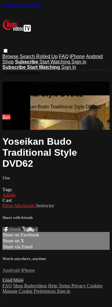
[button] (5, 51)
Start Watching (55, 61)
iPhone (77, 56)
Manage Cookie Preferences (29, 291)
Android (94, 56)
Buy (6, 116)
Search (28, 56)
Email (32, 229)
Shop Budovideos (30, 285)
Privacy (79, 285)
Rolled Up (47, 56)
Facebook (12, 229)
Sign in (78, 61)
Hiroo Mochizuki (19, 205)
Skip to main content (21, 4)
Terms (65, 285)
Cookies (94, 285)
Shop (8, 61)
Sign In (68, 67)
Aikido (9, 194)
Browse (11, 56)
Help (53, 285)
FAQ (63, 56)
